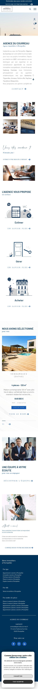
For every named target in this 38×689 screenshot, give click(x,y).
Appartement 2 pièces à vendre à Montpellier (15, 606)
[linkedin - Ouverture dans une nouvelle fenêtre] (24, 640)
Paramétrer (18, 676)
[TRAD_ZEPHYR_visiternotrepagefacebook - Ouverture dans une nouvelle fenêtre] (13, 640)
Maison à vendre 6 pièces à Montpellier (14, 598)
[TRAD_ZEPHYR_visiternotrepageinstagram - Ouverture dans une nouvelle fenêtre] (19, 640)
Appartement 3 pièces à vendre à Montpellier (15, 604)
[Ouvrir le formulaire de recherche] (30, 9)
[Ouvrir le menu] (35, 9)
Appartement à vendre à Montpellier (13, 569)
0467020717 (19, 621)
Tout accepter (18, 682)
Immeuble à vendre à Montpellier (12, 571)
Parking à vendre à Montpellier (11, 573)
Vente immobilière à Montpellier (12, 588)
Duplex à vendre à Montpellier (11, 578)
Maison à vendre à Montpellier (11, 576)
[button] (9, 420)
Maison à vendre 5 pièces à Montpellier (14, 600)
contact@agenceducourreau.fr (19, 623)
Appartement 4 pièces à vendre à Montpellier (15, 602)
